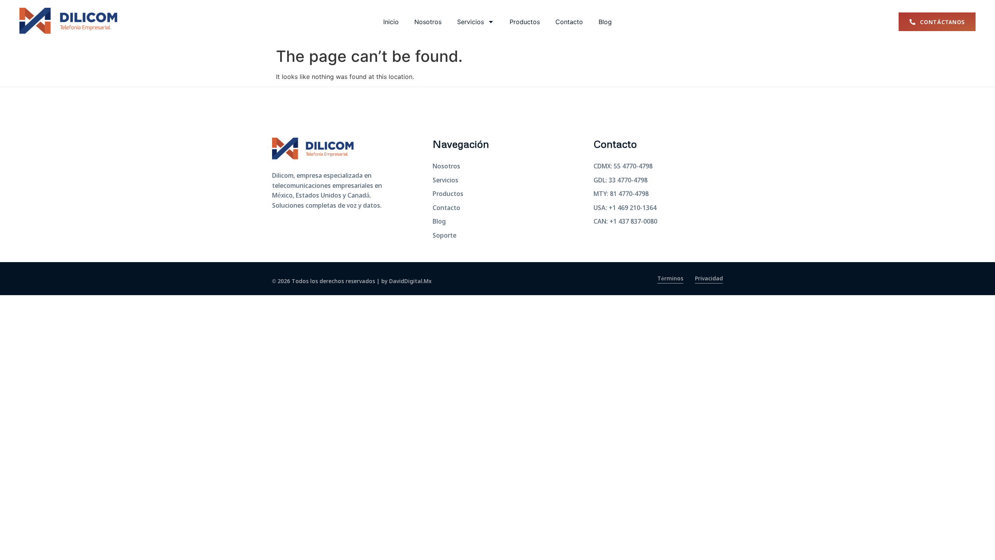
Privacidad (709, 278)
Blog (605, 22)
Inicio (391, 22)
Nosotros (428, 22)
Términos (670, 278)
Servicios (470, 22)
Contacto (569, 22)
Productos (525, 22)
